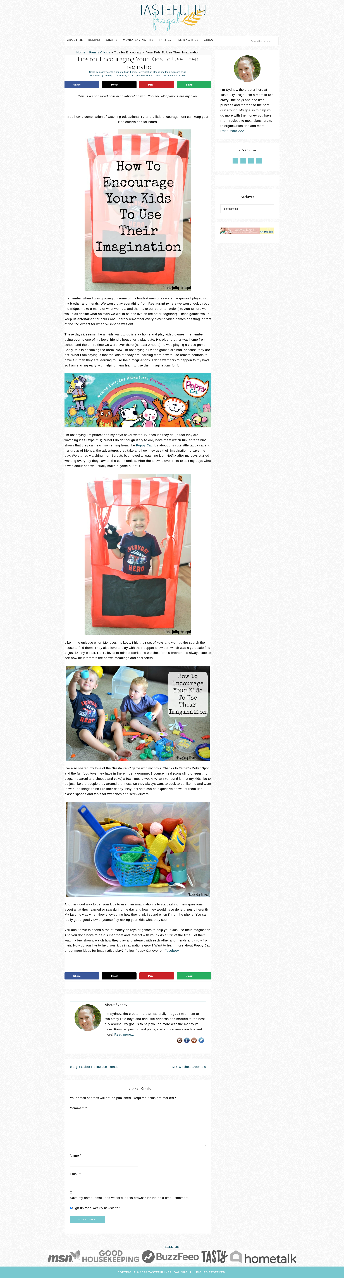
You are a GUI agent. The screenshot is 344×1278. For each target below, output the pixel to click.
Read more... (124, 1034)
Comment (78, 1108)
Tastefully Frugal (172, 17)
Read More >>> (232, 131)
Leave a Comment (176, 75)
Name (75, 1155)
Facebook (172, 950)
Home (80, 52)
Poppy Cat (144, 445)
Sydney (108, 75)
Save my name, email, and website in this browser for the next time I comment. (129, 1198)
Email (75, 1174)
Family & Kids (99, 52)
